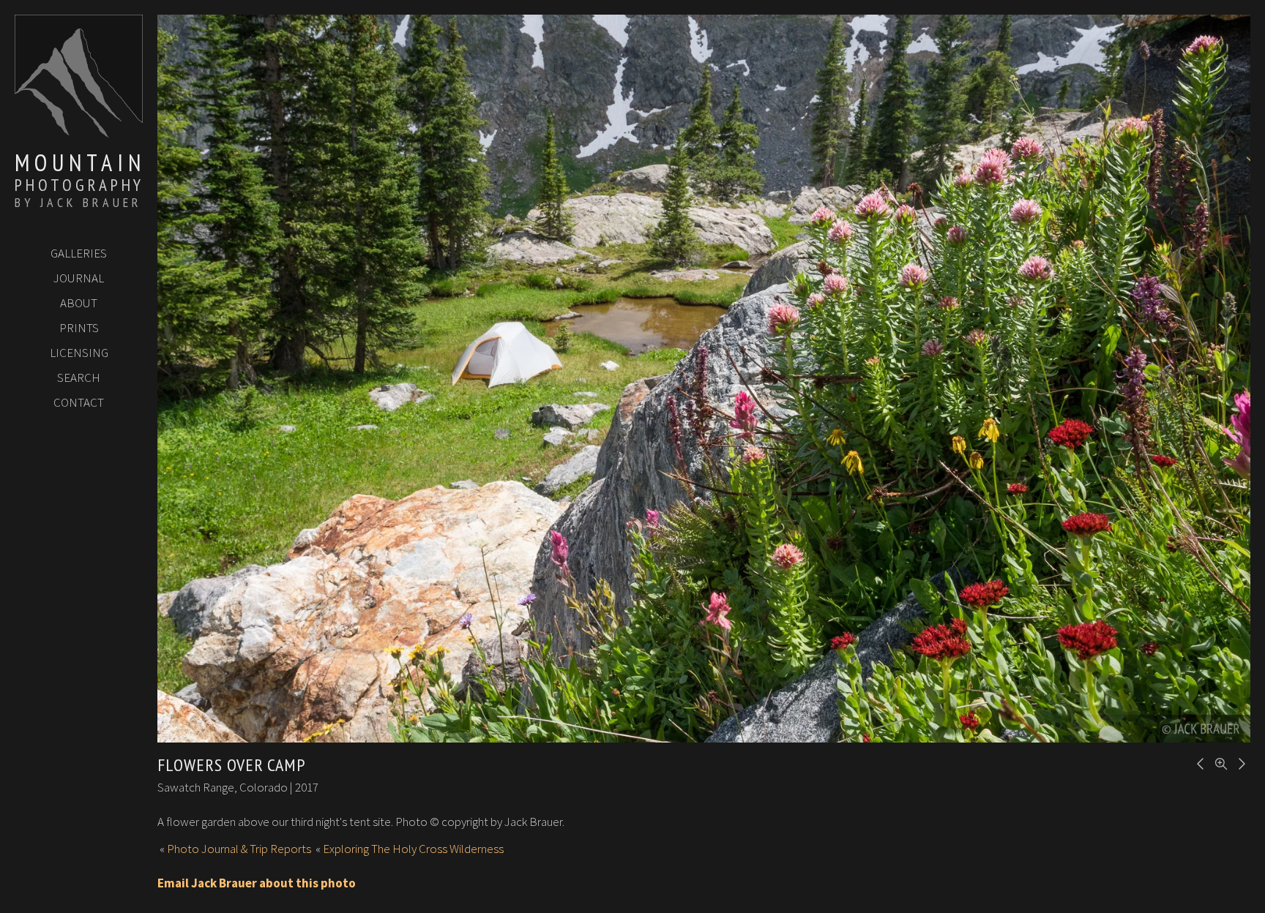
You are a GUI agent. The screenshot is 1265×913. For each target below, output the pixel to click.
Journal (78, 278)
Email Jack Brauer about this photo (256, 883)
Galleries (79, 253)
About (78, 303)
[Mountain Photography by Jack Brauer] (79, 132)
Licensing (79, 353)
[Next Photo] (1239, 762)
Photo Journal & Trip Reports (239, 849)
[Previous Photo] (1198, 762)
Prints (79, 328)
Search (78, 377)
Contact (78, 402)
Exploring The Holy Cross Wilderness (413, 849)
